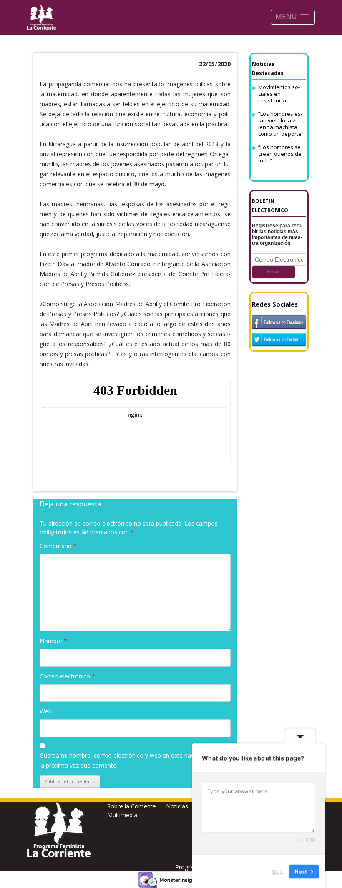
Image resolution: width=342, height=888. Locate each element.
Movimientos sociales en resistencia (279, 94)
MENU (287, 16)
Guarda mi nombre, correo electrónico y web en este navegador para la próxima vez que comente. (133, 760)
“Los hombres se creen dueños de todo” (280, 154)
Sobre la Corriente (131, 806)
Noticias (177, 806)
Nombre (53, 641)
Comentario (58, 546)
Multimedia (122, 815)
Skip (277, 871)
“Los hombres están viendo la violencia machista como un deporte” (281, 123)
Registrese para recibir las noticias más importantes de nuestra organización (277, 234)
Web (46, 711)
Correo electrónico (67, 676)
